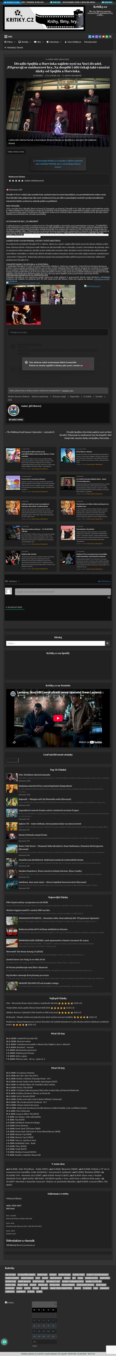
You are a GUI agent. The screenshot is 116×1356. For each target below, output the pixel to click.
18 (39, 1331)
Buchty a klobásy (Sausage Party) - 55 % (33, 1079)
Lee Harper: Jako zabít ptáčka (28, 1117)
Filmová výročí (78, 1274)
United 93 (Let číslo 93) (27, 1038)
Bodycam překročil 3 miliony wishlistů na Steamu (43, 929)
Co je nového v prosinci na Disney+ (34, 479)
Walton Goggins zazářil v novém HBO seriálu (28, 910)
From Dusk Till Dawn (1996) (27, 1129)
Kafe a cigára (21, 1056)
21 (53, 1331)
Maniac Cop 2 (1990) (24, 1137)
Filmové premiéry (12, 1278)
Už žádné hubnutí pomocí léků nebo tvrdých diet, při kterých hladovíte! (47, 1090)
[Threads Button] (96, 36)
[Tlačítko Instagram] (100, 36)
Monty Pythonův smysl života (33, 835)
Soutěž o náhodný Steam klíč (28, 1155)
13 (48, 1326)
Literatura (54, 42)
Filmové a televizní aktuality (97, 1274)
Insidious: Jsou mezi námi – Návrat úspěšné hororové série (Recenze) (52, 882)
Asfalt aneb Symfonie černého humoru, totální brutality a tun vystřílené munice (52, 1108)
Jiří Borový (39, 75)
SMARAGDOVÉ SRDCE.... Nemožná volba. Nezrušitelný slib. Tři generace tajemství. (59, 918)
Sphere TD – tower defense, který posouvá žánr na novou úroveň (50, 824)
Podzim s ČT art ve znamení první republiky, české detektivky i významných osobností (91, 555)
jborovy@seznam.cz (26, 1245)
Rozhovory (10, 1288)
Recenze (33, 1284)
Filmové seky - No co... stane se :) (30, 1059)
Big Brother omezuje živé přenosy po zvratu (27, 975)
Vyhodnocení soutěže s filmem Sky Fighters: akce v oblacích (43, 1044)
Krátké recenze (38, 1281)
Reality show (23, 1284)
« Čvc (34, 1346)
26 (44, 1336)
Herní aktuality (56, 1278)
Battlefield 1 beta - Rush (25, 1143)
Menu (10, 36)
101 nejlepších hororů (26, 1274)
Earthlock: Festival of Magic (27, 1123)
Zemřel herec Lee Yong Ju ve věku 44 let (25, 959)
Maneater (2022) (69, 1169)
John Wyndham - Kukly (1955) (33, 1169)
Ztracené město (24, 1041)
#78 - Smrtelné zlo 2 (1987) (28, 1175)
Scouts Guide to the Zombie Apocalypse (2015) (36, 1082)
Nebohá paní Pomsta (25, 1053)
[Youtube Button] (103, 36)
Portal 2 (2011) (61, 1175)
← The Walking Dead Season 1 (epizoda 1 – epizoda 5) (29, 432)
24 (34, 1336)
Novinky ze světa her (93, 1281)
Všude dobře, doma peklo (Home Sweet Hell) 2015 (28, 1008)
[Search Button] (110, 36)
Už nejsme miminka (25, 1073)
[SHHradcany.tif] (92, 286)
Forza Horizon (21, 1126)
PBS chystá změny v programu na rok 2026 (27, 902)
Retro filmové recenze (85, 1284)
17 (34, 1331)
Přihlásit (10, 1199)
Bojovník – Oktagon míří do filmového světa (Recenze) (45, 799)
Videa (96, 1288)
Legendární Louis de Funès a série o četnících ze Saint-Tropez (49, 810)
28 (53, 1336)
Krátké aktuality (24, 1281)
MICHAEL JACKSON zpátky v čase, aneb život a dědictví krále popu (67, 1178)
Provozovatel (90, 42)
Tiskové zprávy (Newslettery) (58, 59)
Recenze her (42, 1284)
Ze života (31, 1291)
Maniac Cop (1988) (23, 1134)
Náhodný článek (15, 47)
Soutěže (27, 1288)
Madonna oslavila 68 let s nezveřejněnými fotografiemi (45, 786)
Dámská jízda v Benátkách (85, 529)
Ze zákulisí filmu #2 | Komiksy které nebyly (36, 1085)
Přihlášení (105, 581)
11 (39, 1326)
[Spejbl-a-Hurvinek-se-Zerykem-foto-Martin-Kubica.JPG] (23, 324)
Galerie (45, 1278)
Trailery (77, 1288)
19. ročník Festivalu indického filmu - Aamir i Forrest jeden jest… (91, 480)
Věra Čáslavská (23, 1111)
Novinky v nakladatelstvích (72, 1281)
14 (53, 1326)
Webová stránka (17, 419)
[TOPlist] (9, 1303)
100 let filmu (10, 1274)
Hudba (80, 1278)
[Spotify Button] (106, 36)
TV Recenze (87, 1288)
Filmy (10, 42)
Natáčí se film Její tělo (29, 554)
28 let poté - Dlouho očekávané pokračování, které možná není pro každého (39, 1017)
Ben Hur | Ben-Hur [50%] (27, 1076)
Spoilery (44, 1288)
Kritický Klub (11, 1281)
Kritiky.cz (100, 7)
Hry (39, 42)
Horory (67, 1278)
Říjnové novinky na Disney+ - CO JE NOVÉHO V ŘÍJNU (37, 530)
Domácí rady (42, 1274)
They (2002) (21, 1146)
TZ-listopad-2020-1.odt (29, 283)
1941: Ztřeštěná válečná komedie (34, 775)
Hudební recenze (91, 1278)
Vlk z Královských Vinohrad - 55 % (32, 1102)
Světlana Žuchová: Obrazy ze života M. (33, 1093)
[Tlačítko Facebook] (93, 36)
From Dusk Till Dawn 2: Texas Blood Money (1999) (37, 1132)
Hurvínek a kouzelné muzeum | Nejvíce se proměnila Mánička (46, 1181)
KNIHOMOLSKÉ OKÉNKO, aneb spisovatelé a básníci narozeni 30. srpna (54, 940)
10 (34, 1326)
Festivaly (53, 1274)
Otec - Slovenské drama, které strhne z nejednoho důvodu (32, 1003)
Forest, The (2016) (25, 1087)
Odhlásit (18, 1199)
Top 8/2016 (20, 1120)
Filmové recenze (27, 1278)
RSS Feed (10, 1209)
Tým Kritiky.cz (74, 42)
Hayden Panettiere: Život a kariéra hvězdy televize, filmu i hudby (50, 871)
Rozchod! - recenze (25, 1047)
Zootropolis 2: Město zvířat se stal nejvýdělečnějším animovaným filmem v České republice (38, 454)
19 (44, 1331)
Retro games (101, 1284)
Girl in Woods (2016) (26, 1096)
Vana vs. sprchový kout (25, 1140)
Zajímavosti (104, 1288)
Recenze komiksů (68, 1284)
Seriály (25, 42)
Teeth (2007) (21, 1149)
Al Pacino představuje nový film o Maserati (27, 967)
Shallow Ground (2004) (25, 1152)
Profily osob (10, 1284)
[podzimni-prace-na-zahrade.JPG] (58, 304)
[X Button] (89, 36)
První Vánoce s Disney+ (84, 452)
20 (48, 1331)
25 (39, 1336)
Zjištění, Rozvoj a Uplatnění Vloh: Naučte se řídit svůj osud (32, 1012)
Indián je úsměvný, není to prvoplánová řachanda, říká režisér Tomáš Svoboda (35, 505)
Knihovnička (104, 1278)
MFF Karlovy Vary (53, 1281)
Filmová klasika (64, 1274)
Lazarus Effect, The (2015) (27, 1114)
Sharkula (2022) (92, 1172)
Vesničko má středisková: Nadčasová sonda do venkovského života (51, 860)
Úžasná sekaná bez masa (28, 1105)
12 (44, 1326)
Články (39, 1291)
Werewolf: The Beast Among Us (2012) (24, 951)
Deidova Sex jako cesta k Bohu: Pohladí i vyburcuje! (39, 1099)
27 (48, 1336)
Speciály (36, 1288)
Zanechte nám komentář (73, 75)
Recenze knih (54, 1284)
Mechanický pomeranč (26, 1050)
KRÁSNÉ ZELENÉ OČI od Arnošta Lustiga (39, 983)
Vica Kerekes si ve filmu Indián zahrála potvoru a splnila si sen (92, 505)
